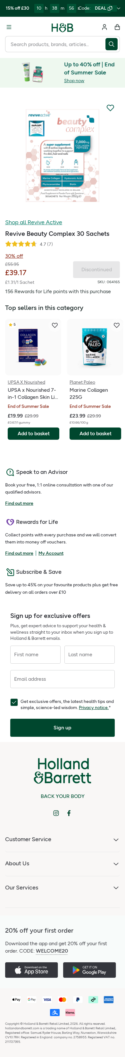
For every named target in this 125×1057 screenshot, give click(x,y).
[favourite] (54, 325)
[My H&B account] (104, 27)
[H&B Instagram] (56, 813)
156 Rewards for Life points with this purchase (58, 291)
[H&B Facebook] (69, 813)
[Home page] (62, 27)
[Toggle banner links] (118, 8)
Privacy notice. (94, 707)
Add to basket (34, 433)
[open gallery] (62, 155)
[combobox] (55, 44)
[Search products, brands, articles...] (112, 44)
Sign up (62, 728)
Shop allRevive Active (33, 222)
